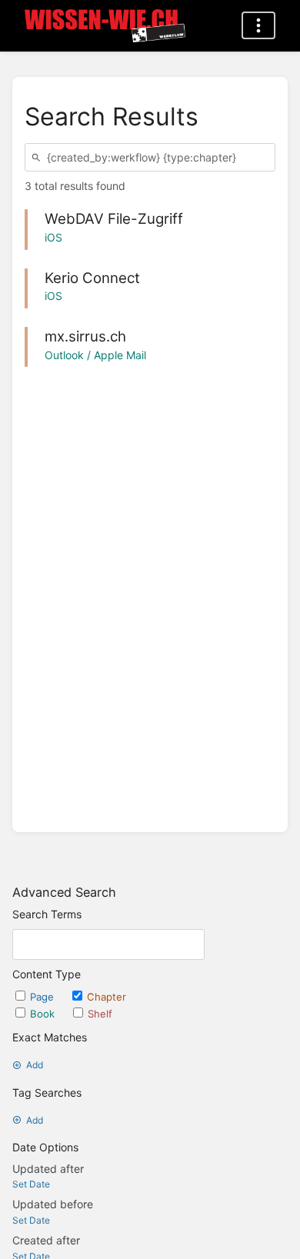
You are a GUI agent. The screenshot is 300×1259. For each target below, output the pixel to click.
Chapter (106, 997)
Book (44, 1014)
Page (43, 997)
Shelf (100, 1014)
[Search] (38, 157)
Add (34, 1065)
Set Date (31, 1184)
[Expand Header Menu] (258, 25)
